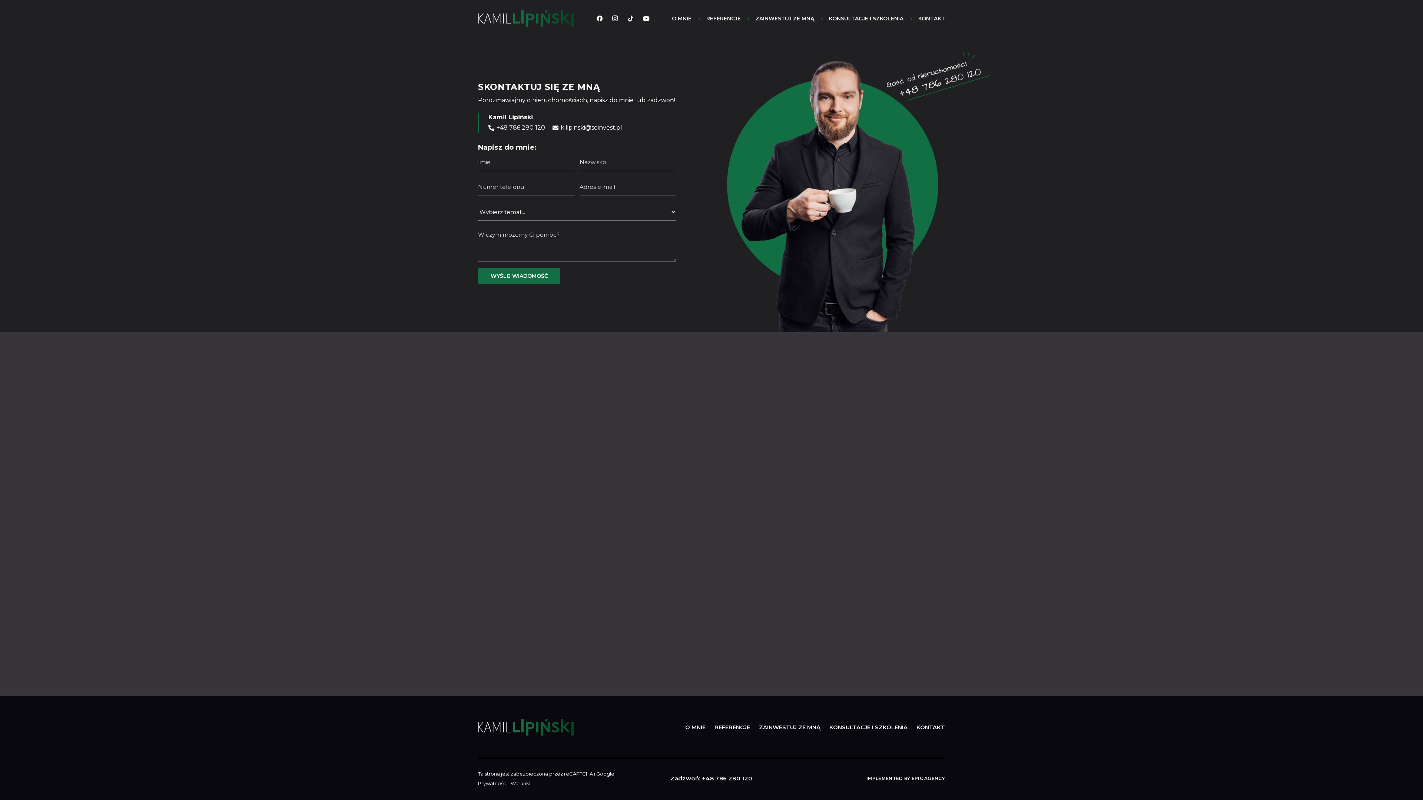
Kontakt (930, 727)
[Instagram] (615, 18)
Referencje (732, 727)
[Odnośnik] (526, 18)
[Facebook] (600, 18)
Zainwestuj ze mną (789, 727)
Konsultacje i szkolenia (868, 727)
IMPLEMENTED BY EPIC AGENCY (905, 778)
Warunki (520, 783)
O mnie (695, 727)
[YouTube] (646, 18)
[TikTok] (631, 18)
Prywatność (492, 783)
